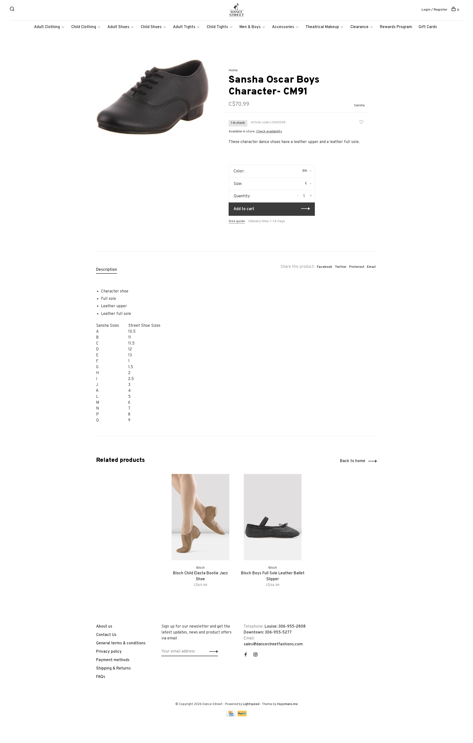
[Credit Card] (231, 715)
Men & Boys (250, 27)
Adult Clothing (47, 27)
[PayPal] (242, 715)
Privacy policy (109, 651)
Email (371, 267)
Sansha (359, 105)
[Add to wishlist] (361, 122)
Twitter (341, 267)
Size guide (237, 221)
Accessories (283, 27)
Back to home (352, 461)
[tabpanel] (152, 97)
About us (104, 626)
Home (233, 70)
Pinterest (356, 267)
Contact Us (106, 635)
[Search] (13, 10)
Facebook (324, 267)
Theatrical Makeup (322, 27)
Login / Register (434, 10)
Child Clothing (83, 27)
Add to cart (244, 209)
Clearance (359, 27)
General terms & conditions (121, 643)
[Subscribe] (212, 651)
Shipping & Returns (113, 668)
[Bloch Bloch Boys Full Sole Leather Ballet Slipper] (272, 517)
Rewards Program (396, 27)
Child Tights (217, 27)
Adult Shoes (118, 27)
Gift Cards (428, 27)
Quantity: (242, 196)
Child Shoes (151, 27)
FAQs (100, 676)
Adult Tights (184, 27)
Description (106, 269)
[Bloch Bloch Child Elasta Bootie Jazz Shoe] (200, 517)
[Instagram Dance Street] (255, 655)
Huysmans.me (287, 704)
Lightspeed (251, 704)
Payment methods (113, 660)
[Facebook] (246, 655)
